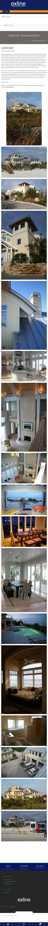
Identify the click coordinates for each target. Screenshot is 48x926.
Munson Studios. (10, 87)
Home (4, 16)
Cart (36, 923)
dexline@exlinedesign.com (40, 868)
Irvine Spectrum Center (8, 883)
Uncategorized (6, 892)
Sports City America (7, 879)
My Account (8, 924)
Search (24, 924)
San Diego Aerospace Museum (9, 881)
